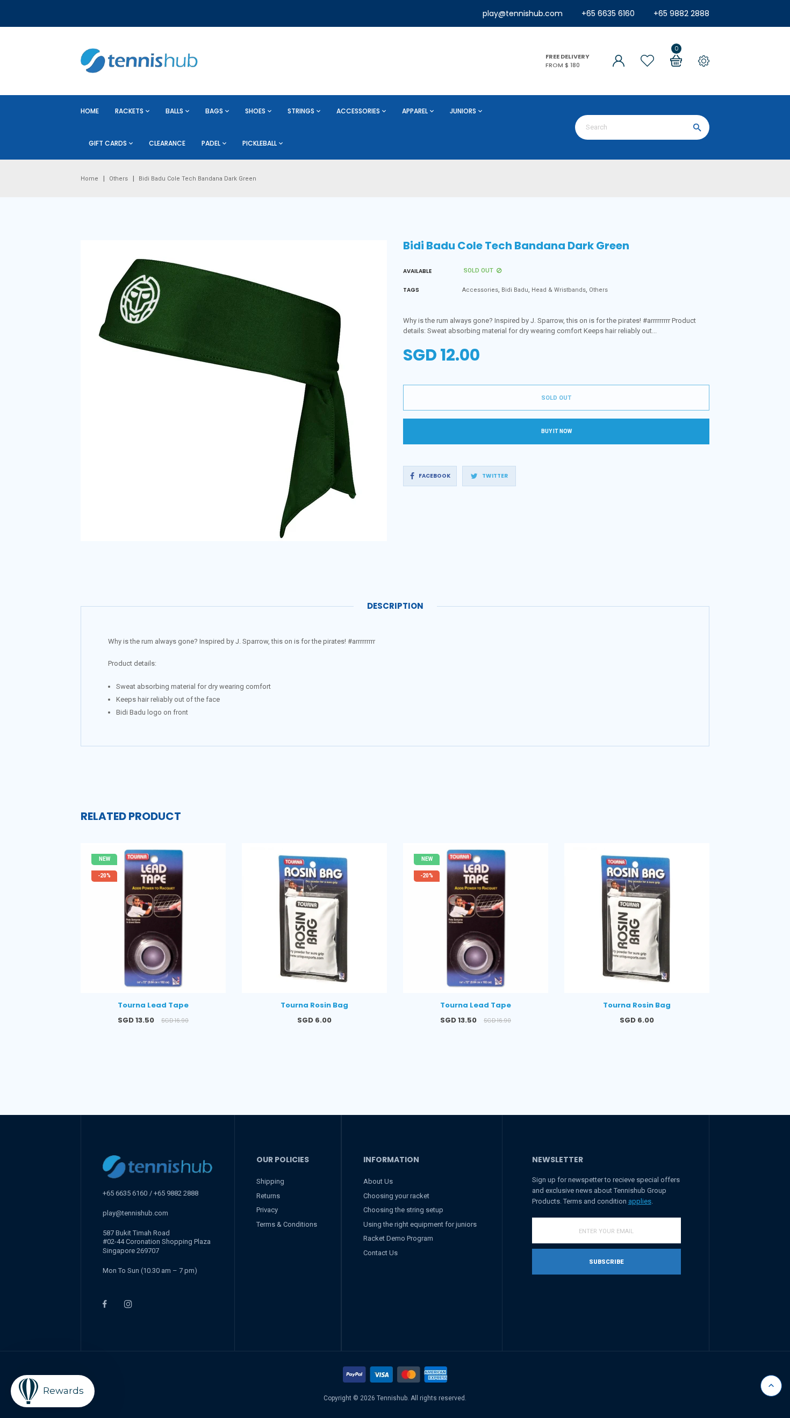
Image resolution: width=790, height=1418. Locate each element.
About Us (378, 1181)
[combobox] (642, 127)
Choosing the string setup (403, 1210)
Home (90, 111)
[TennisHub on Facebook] (104, 1303)
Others (598, 289)
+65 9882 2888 (681, 13)
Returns (268, 1196)
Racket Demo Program (398, 1238)
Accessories (480, 289)
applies (639, 1201)
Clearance (167, 143)
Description (395, 605)
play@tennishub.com (523, 13)
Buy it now (556, 431)
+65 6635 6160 (608, 13)
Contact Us (380, 1253)
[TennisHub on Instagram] (128, 1303)
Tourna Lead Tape (153, 1005)
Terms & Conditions (286, 1224)
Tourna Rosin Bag (314, 1005)
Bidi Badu (514, 289)
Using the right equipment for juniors (420, 1224)
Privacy (267, 1210)
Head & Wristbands (559, 289)
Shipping (270, 1181)
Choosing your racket (396, 1196)
